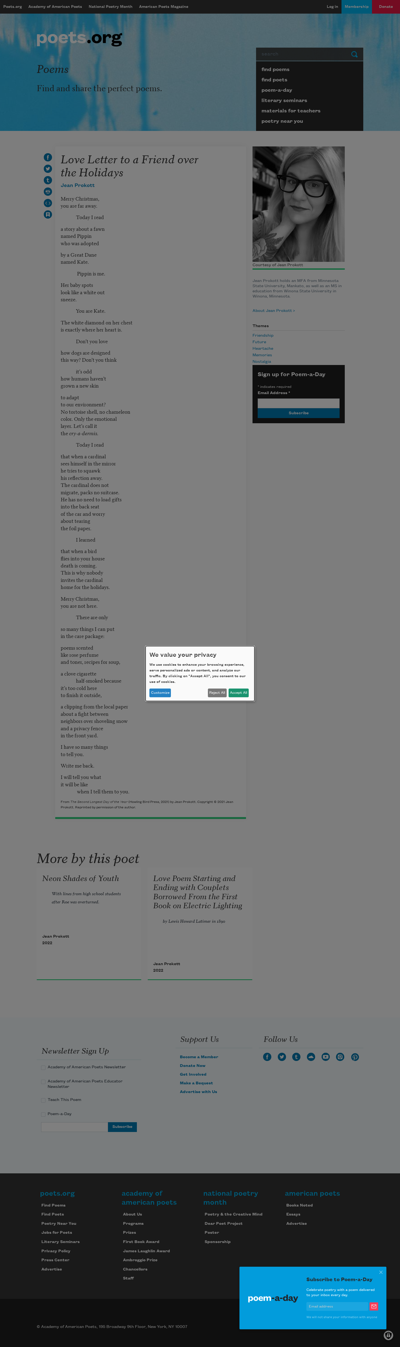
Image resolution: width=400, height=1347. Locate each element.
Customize (160, 693)
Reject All (217, 693)
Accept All (238, 693)
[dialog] (200, 673)
